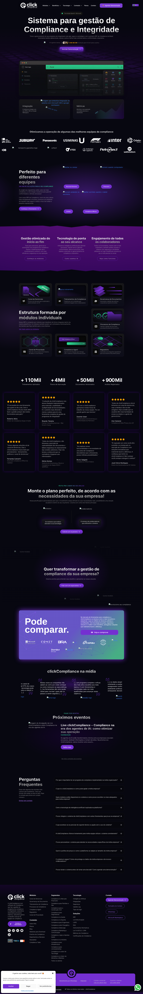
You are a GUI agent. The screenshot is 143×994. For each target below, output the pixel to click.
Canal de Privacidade (36, 915)
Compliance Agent (35, 909)
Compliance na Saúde (58, 917)
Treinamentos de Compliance (39, 904)
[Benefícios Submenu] (60, 5)
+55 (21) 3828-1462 (100, 982)
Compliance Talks (35, 942)
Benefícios (55, 5)
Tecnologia (66, 5)
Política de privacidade (27, 990)
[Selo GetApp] (10, 940)
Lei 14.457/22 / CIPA (79, 930)
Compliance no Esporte (58, 920)
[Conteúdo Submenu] (81, 5)
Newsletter (33, 940)
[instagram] (13, 930)
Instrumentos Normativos (81, 928)
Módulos (45, 5)
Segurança (76, 904)
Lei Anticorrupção (78, 920)
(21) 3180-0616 (115, 982)
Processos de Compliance (38, 907)
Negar (28, 986)
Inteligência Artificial (79, 899)
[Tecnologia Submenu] (71, 5)
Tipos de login (77, 909)
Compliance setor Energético (60, 925)
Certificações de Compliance (82, 936)
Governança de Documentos (39, 901)
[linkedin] (17, 930)
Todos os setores (56, 961)
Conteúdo (77, 5)
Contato (93, 5)
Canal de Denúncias (36, 899)
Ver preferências (45, 986)
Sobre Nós (33, 923)
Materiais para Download (37, 931)
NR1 (74, 917)
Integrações (77, 901)
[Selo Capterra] (16, 941)
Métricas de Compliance (80, 933)
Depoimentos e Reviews (37, 937)
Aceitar (11, 986)
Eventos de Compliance (37, 934)
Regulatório (33, 912)
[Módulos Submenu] (49, 5)
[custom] (9, 934)
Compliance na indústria (58, 939)
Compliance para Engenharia (60, 922)
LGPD (75, 922)
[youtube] (21, 930)
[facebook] (9, 930)
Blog (31, 929)
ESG (74, 925)
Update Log (76, 907)
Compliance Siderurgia (58, 928)
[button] (53, 973)
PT (135, 5)
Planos (86, 5)
